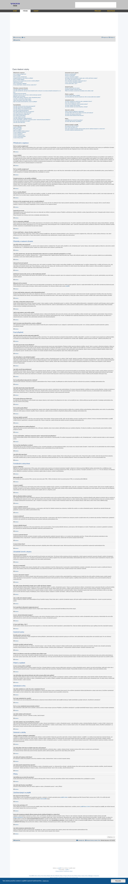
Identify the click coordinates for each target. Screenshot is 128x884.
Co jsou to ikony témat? (18, 137)
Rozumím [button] (118, 881)
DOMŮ (15, 11)
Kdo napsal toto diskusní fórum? (72, 126)
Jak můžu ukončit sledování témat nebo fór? (74, 115)
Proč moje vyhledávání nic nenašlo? (72, 102)
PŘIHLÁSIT (98, 11)
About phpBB (43, 798)
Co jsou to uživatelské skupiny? (71, 76)
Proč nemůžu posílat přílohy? (19, 115)
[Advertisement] (95, 5)
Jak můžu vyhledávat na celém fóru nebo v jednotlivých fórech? (78, 101)
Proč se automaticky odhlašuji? (19, 83)
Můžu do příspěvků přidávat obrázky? (21, 131)
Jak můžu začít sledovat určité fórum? (73, 114)
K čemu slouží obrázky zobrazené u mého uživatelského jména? (27, 97)
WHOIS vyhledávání (18, 817)
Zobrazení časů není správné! (19, 93)
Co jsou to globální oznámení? (19, 132)
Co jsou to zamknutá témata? (19, 136)
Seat (73, 875)
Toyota (83, 875)
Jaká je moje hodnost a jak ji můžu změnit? (22, 100)
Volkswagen (90, 875)
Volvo (86, 875)
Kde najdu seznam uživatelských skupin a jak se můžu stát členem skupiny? (81, 78)
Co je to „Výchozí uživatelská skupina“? (73, 82)
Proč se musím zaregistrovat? (19, 74)
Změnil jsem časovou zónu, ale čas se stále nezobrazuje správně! (27, 94)
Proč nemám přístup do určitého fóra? (21, 114)
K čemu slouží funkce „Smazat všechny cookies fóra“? (25, 84)
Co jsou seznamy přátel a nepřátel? (72, 95)
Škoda (76, 875)
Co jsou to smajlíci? (17, 129)
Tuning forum (96, 875)
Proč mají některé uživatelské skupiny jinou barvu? (76, 80)
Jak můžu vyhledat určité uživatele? (72, 105)
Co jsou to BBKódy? (17, 127)
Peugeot (65, 875)
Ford (42, 875)
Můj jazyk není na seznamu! (19, 96)
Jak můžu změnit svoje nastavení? (20, 89)
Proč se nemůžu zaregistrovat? (20, 76)
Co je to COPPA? (17, 75)
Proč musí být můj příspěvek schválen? (21, 121)
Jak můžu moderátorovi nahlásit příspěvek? (22, 118)
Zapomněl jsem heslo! (18, 82)
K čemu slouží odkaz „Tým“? (71, 83)
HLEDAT (36, 11)
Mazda (48, 875)
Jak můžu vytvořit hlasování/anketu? (21, 110)
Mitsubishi (57, 875)
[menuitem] (23, 37)
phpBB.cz (67, 869)
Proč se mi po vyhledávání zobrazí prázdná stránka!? (76, 104)
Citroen (35, 875)
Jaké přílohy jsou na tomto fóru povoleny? (74, 120)
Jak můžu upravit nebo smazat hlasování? (22, 112)
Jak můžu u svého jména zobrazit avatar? (22, 98)
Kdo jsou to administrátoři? (70, 74)
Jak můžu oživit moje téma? (19, 122)
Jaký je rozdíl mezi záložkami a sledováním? (74, 111)
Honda (45, 875)
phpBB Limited (64, 797)
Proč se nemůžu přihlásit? (18, 79)
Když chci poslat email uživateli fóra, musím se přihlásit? (25, 101)
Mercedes (53, 875)
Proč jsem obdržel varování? (19, 117)
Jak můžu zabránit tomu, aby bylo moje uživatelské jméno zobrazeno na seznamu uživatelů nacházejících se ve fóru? (37, 91)
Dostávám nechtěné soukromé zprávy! (73, 89)
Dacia (39, 875)
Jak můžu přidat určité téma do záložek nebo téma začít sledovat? (79, 112)
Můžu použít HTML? (17, 128)
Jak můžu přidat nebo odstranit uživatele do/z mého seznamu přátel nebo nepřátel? (82, 96)
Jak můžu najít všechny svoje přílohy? (73, 121)
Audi (30, 875)
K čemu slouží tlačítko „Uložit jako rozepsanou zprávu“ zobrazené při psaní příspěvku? (31, 119)
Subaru (79, 875)
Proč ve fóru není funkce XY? (71, 127)
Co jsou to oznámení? (18, 133)
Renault (69, 875)
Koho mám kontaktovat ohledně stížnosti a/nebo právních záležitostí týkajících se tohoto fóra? (85, 128)
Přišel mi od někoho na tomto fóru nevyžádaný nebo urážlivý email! (79, 90)
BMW (33, 875)
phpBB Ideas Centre (85, 806)
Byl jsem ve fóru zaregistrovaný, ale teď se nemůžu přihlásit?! (26, 80)
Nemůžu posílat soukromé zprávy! (72, 88)
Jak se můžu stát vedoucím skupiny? (73, 79)
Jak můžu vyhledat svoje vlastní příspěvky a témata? (76, 106)
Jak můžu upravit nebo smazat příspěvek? (22, 107)
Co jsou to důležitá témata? (19, 135)
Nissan (61, 875)
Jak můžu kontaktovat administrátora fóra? (74, 130)
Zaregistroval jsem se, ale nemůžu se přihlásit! (23, 78)
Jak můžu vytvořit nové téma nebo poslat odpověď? (24, 106)
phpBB (67, 286)
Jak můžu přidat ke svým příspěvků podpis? (22, 108)
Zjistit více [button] (45, 881)
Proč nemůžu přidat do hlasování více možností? (23, 111)
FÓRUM (25, 11)
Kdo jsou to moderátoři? (70, 75)
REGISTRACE (111, 11)
